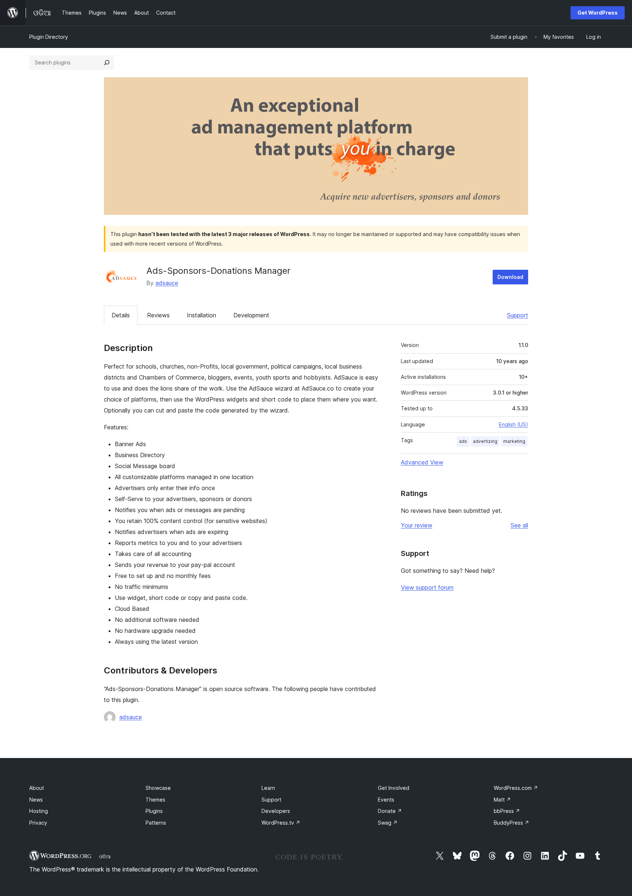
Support (517, 315)
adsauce (166, 283)
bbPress (507, 811)
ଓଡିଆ (105, 856)
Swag (388, 823)
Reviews (158, 315)
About (36, 788)
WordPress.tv (281, 823)
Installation (201, 315)
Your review (416, 525)
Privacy (38, 823)
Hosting (38, 811)
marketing (514, 441)
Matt (502, 799)
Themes (155, 799)
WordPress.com (516, 788)
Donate (390, 811)
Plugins (154, 811)
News (36, 799)
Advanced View (422, 462)
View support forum (427, 587)
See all (519, 525)
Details (121, 315)
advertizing (485, 441)
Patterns (156, 823)
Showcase (158, 788)
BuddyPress (511, 823)
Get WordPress (598, 13)
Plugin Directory (48, 37)
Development (251, 315)
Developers (276, 811)
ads (463, 441)
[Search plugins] (106, 62)
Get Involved (393, 788)
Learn (268, 788)
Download (510, 277)
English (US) (513, 424)
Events (386, 799)
